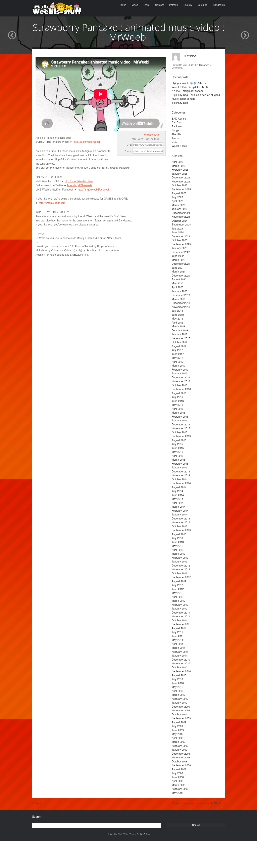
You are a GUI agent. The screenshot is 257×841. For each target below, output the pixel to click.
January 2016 (179, 420)
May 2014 (177, 499)
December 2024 (181, 213)
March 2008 (178, 785)
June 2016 (178, 401)
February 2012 (180, 604)
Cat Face (177, 122)
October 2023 (179, 240)
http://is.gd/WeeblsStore (79, 181)
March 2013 (178, 553)
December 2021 (181, 263)
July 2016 (177, 397)
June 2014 (178, 495)
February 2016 (180, 416)
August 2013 (179, 534)
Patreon (173, 4)
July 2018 (177, 310)
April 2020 (177, 287)
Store (147, 4)
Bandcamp (219, 4)
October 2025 (179, 185)
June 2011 (178, 636)
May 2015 (177, 452)
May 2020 (177, 283)
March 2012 (178, 600)
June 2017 (178, 354)
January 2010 (179, 702)
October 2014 (179, 479)
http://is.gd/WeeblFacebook (94, 189)
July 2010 (177, 679)
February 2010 (180, 699)
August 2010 (179, 675)
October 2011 (179, 620)
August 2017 (179, 346)
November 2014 (181, 475)
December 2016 (181, 377)
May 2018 (177, 318)
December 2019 (181, 295)
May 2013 (177, 546)
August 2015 (179, 440)
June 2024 (178, 232)
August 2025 (179, 193)
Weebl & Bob (179, 146)
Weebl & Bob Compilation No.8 (190, 87)
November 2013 (181, 522)
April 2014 (177, 503)
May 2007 (177, 793)
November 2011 (181, 616)
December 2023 (181, 236)
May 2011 (177, 640)
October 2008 (179, 761)
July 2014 (177, 491)
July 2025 (177, 197)
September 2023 (181, 244)
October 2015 (179, 432)
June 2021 (178, 267)
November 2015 (181, 428)
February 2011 (180, 652)
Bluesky (188, 4)
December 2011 (181, 612)
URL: (129, 144)
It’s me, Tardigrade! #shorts (188, 91)
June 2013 (178, 542)
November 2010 (181, 663)
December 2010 (181, 659)
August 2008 (179, 769)
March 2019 (178, 299)
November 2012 (181, 569)
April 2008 (177, 781)
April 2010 (177, 691)
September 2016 (181, 389)
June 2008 (178, 777)
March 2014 (178, 506)
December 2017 (181, 338)
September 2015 (181, 436)
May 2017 (177, 358)
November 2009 (181, 710)
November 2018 (181, 307)
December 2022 (181, 252)
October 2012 (179, 573)
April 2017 (177, 362)
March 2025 (178, 205)
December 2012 (181, 565)
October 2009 (179, 714)
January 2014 (179, 514)
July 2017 (177, 350)
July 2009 (177, 726)
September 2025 (181, 189)
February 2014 (180, 510)
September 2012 (181, 577)
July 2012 (177, 585)
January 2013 (179, 561)
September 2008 (181, 765)
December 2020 (181, 275)
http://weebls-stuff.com (52, 203)
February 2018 (180, 330)
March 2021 (178, 271)
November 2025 (181, 181)
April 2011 (177, 644)
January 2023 (179, 248)
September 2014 (181, 483)
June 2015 (178, 448)
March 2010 (178, 695)
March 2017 (178, 365)
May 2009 (177, 734)
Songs (175, 130)
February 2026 (180, 169)
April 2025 (177, 201)
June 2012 (178, 589)
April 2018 (177, 322)
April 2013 (177, 550)
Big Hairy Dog (180, 102)
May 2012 (177, 593)
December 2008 (181, 753)
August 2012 (179, 581)
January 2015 (179, 467)
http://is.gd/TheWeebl (79, 185)
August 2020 (179, 279)
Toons (122, 4)
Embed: (128, 151)
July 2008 (177, 773)
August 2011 (179, 628)
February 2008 (180, 789)
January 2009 (179, 749)
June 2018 (178, 315)
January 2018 (179, 334)
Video (135, 4)
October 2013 (179, 526)
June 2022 (178, 256)
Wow (36, 803)
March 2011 (178, 647)
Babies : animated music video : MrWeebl (199, 803)
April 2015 (177, 456)
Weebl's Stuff (151, 135)
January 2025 (179, 209)
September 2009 (181, 718)
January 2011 (179, 655)
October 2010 (179, 667)
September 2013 (181, 530)
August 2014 (179, 487)
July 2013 (177, 538)
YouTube (202, 4)
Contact (159, 4)
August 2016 (179, 393)
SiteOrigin (145, 834)
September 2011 (181, 624)
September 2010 (181, 671)
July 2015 (177, 444)
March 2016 (178, 412)
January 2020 (179, 291)
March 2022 (178, 260)
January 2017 (179, 373)
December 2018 (181, 303)
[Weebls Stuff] (56, 8)
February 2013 (180, 557)
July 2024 (177, 228)
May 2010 (177, 687)
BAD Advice (179, 118)
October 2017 (179, 342)
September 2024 (181, 224)
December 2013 (181, 518)
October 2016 (179, 385)
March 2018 (178, 326)
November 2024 (181, 216)
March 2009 (178, 742)
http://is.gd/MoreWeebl (86, 141)
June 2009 (178, 730)
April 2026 (177, 162)
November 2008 (181, 757)
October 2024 (179, 220)
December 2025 (181, 177)
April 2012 (177, 597)
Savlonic (177, 126)
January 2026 (179, 173)
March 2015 (178, 459)
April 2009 (177, 738)
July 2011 (177, 632)
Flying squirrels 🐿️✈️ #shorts (189, 83)
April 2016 (177, 409)
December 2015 (181, 424)
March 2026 (178, 166)
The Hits (177, 134)
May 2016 (177, 405)
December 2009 (181, 706)
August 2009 (179, 722)
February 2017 (180, 369)
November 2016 (181, 381)
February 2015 (180, 463)
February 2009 (180, 746)
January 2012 (179, 608)
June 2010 (178, 683)
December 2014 (181, 471)
